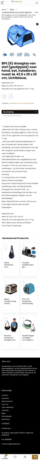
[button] (37, 24)
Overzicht (5, 398)
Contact (5, 395)
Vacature (5, 410)
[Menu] (2, 3)
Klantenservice (7, 401)
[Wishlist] (15, 457)
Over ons (5, 404)
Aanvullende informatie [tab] (12, 116)
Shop (12, 10)
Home (4, 10)
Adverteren (6, 419)
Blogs (3, 413)
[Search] (36, 3)
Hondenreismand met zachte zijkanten (17, 12)
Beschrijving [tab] (8, 112)
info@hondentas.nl (13, 444)
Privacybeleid (6, 416)
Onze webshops (7, 407)
